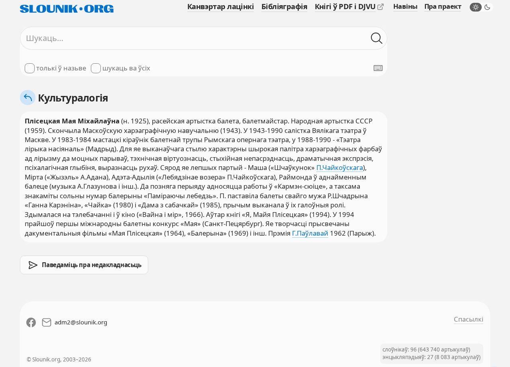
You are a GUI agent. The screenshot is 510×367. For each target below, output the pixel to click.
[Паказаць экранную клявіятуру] (378, 68)
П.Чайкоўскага (339, 167)
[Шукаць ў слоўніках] (376, 38)
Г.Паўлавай (310, 233)
